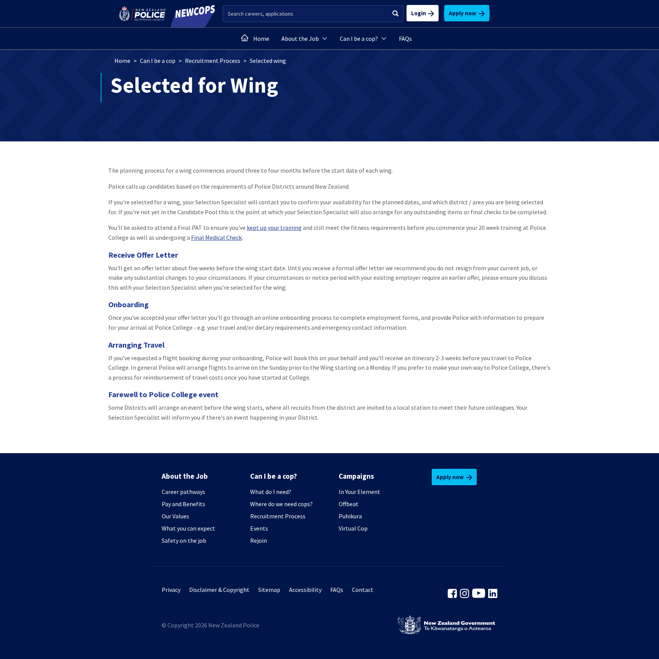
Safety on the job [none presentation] (184, 540)
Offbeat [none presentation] (348, 504)
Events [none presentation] (259, 528)
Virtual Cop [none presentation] (353, 528)
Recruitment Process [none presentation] (277, 516)
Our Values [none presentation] (175, 516)
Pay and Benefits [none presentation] (183, 504)
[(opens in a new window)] (452, 592)
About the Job (300, 38)
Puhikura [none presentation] (350, 516)
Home (261, 38)
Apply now (464, 13)
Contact (362, 589)
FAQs (405, 38)
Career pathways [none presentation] (183, 491)
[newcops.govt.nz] (191, 13)
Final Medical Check (216, 237)
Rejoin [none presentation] (258, 540)
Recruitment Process (212, 60)
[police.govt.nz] (142, 13)
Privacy (171, 589)
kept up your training (274, 227)
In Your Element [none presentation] (359, 491)
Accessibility (305, 589)
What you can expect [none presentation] (188, 528)
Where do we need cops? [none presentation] (281, 504)
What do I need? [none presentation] (270, 491)
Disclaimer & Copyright (219, 589)
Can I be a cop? (359, 38)
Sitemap (269, 589)
